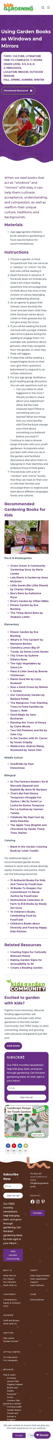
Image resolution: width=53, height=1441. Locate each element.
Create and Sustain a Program (12, 1416)
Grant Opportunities (40, 1275)
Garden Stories (10, 1341)
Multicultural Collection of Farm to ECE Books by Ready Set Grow (28, 904)
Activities (11, 1378)
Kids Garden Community (13, 1255)
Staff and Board (11, 1320)
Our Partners (9, 1282)
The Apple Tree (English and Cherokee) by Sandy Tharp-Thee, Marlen (28, 829)
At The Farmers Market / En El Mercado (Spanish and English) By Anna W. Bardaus (29, 785)
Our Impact (8, 1279)
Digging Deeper (15, 1384)
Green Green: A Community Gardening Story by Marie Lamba (27, 569)
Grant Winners (37, 1285)
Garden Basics (14, 1410)
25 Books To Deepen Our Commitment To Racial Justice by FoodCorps (26, 892)
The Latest (8, 1338)
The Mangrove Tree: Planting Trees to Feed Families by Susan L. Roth (29, 706)
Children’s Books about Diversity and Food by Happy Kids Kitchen (28, 927)
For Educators (10, 1357)
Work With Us (10, 1285)
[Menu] (48, 7)
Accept (19, 1435)
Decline (34, 1435)
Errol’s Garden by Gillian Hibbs (29, 601)
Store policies (37, 1299)
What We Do (9, 1275)
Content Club (13, 1400)
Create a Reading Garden (26, 967)
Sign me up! (26, 1097)
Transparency (10, 1299)
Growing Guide (14, 1406)
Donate (37, 1213)
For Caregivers (10, 1360)
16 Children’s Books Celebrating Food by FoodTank (23, 915)
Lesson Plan (13, 1381)
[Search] (43, 7)
